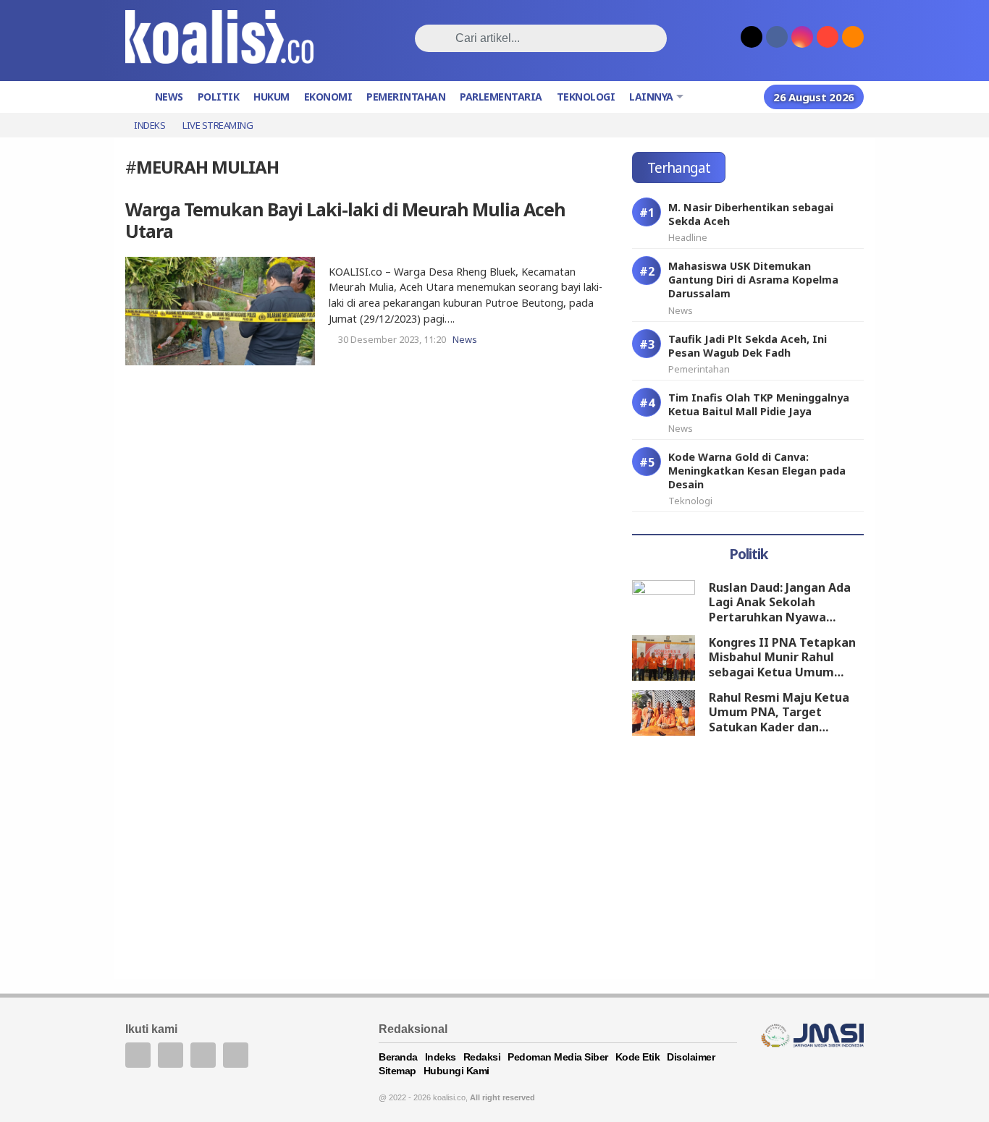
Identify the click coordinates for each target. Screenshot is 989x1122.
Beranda (398, 1057)
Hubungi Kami (456, 1070)
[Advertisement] (748, 859)
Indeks (149, 125)
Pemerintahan (405, 96)
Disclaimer (691, 1057)
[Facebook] (138, 1055)
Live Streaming (217, 125)
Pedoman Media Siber (558, 1057)
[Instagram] (235, 1055)
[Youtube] (203, 1055)
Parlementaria (501, 96)
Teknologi (586, 96)
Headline (687, 237)
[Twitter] (170, 1055)
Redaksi (482, 1057)
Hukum (271, 96)
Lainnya (651, 96)
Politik (219, 96)
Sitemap (397, 1070)
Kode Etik (637, 1057)
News (169, 96)
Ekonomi (328, 96)
